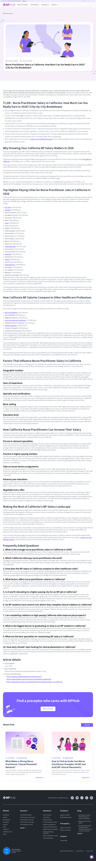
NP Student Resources (66, 817)
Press (4, 827)
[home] (9, 4)
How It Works (46, 817)
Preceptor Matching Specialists (48, 832)
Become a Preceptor (22, 5)
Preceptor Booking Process (50, 827)
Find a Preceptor (47, 815)
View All (87, 725)
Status (4, 834)
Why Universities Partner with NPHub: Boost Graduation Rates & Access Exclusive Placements (85, 828)
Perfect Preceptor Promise (50, 822)
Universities (6, 822)
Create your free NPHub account (41, 139)
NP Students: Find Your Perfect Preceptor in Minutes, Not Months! (84, 816)
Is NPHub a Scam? (7, 832)
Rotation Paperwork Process (50, 835)
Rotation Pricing (47, 820)
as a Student (65, 815)
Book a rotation (48, 709)
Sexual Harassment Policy (66, 851)
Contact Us (6, 829)
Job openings (63, 840)
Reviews (5, 817)
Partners (5, 824)
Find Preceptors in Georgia (27, 822)
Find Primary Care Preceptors (27, 817)
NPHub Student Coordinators (50, 829)
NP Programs (6, 820)
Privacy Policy (79, 851)
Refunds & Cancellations (49, 824)
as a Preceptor (65, 827)
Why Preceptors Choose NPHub (85, 822)
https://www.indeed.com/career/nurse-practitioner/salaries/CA (29, 679)
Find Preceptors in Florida (26, 820)
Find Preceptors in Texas (26, 824)
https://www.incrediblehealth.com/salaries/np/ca (24, 676)
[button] (35, 5)
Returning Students (48, 838)
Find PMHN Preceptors (26, 815)
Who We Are (6, 815)
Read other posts (8, 13)
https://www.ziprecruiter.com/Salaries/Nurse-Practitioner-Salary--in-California (34, 682)
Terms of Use (89, 851)
